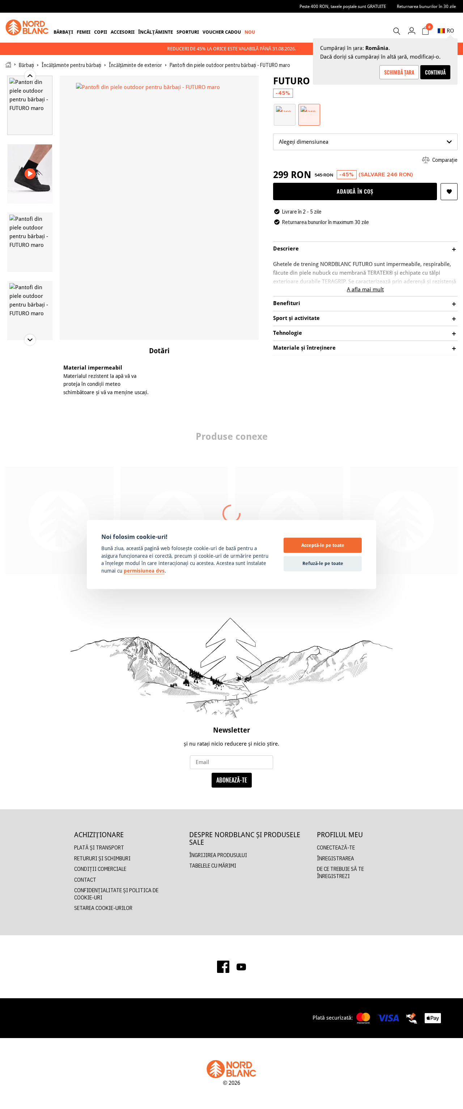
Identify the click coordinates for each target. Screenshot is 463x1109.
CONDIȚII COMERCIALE (100, 868)
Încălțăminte (155, 32)
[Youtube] (241, 966)
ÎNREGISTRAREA (335, 858)
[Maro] (284, 108)
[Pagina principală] (8, 64)
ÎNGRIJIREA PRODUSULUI (218, 855)
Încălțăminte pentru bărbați (71, 65)
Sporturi (188, 32)
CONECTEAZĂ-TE (336, 847)
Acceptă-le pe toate (322, 545)
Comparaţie (444, 159)
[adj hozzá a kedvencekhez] (449, 191)
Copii (100, 32)
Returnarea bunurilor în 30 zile (426, 6)
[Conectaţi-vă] (411, 30)
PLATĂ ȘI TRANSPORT (99, 847)
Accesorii (123, 32)
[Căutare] (396, 31)
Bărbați (63, 32)
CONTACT (85, 879)
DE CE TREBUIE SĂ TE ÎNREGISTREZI (340, 872)
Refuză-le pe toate (322, 563)
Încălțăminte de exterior (135, 65)
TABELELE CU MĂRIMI (212, 865)
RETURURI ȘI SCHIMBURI (102, 858)
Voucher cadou (222, 32)
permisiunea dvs (144, 571)
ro (450, 30)
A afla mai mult (365, 289)
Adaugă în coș (355, 191)
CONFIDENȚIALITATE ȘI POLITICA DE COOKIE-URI (116, 894)
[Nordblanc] (27, 27)
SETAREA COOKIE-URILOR (103, 908)
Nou (250, 32)
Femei (83, 32)
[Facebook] (223, 967)
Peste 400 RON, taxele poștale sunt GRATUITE (343, 6)
